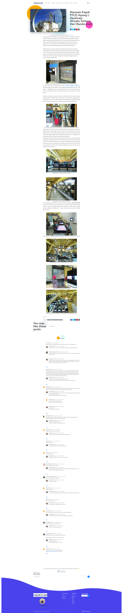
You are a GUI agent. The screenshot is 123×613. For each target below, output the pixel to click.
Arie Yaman (70, 35)
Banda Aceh (49, 319)
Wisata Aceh (64, 598)
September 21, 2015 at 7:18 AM (56, 369)
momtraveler (48, 415)
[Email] (79, 29)
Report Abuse (36, 573)
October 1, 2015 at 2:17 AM (58, 525)
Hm (46, 452)
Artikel (73, 600)
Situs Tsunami (54, 319)
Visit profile (42, 607)
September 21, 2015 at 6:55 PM (59, 420)
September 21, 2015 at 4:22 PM (53, 452)
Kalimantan (73, 603)
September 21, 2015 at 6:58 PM (59, 467)
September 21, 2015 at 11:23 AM (55, 441)
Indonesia (73, 597)
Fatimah (47, 441)
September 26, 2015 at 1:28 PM (59, 358)
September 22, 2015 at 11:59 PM (56, 510)
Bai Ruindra (48, 522)
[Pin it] (77, 29)
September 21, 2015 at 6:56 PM (59, 444)
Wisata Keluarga (60, 319)
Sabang (63, 597)
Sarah (47, 499)
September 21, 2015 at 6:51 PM (59, 377)
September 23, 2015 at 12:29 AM (59, 514)
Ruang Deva (64, 596)
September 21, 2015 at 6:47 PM (59, 346)
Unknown (50, 399)
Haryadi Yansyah (49, 533)
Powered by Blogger (62, 570)
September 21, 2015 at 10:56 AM (56, 429)
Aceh (72, 595)
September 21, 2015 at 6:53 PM (59, 391)
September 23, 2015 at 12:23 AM (59, 502)
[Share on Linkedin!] (75, 29)
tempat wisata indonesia (53, 551)
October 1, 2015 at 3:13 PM (58, 533)
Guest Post (73, 601)
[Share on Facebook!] (71, 29)
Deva (72, 602)
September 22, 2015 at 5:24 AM (56, 488)
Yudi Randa (51, 346)
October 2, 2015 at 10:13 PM (58, 539)
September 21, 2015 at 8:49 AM (57, 415)
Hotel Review (74, 596)
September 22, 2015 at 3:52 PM (54, 499)
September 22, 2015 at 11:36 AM (59, 491)
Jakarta (73, 599)
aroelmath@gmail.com (50, 476)
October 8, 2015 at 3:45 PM (55, 548)
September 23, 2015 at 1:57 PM (58, 399)
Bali (62, 595)
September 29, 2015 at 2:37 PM (56, 522)
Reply (47, 367)
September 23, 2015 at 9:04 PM (59, 406)
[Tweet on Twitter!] (73, 29)
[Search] (89, 577)
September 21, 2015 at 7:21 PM (61, 476)
